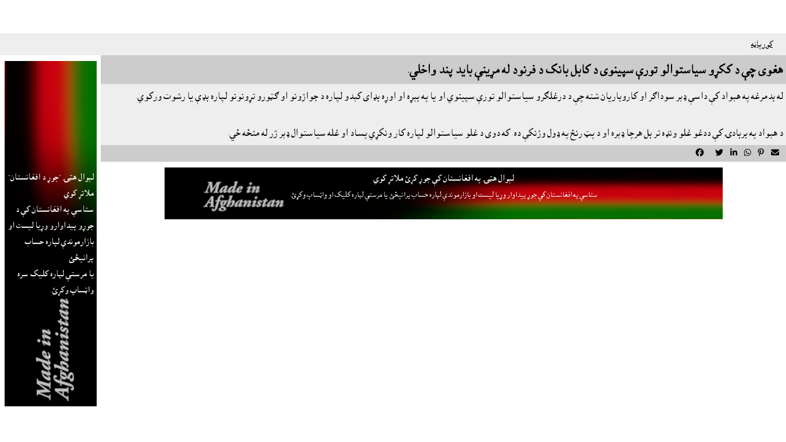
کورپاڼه (762, 44)
